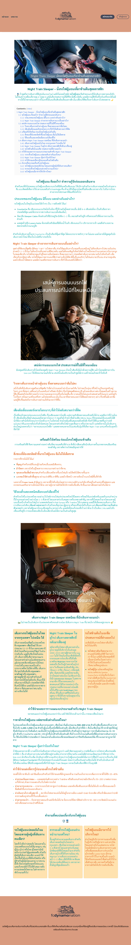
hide (29, 109)
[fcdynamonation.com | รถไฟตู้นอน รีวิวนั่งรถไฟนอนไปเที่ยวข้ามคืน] (66, 16)
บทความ (14, 16)
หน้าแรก (5, 16)
